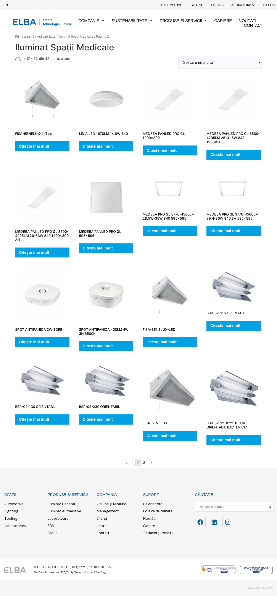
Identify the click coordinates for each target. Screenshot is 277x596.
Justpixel (267, 588)
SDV (51, 525)
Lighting (195, 5)
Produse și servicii (181, 20)
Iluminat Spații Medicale (75, 36)
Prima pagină (24, 36)
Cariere (223, 20)
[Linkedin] (214, 522)
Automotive (171, 5)
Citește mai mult (34, 146)
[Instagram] (227, 522)
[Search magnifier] (270, 505)
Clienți (102, 518)
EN (5, 5)
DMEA (53, 532)
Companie (88, 20)
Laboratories (242, 5)
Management (108, 511)
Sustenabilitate (129, 20)
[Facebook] (200, 522)
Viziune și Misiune (111, 504)
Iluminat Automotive (64, 511)
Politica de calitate (157, 511)
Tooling (216, 5)
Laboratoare (58, 518)
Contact (253, 25)
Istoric (102, 525)
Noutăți (247, 20)
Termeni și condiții (158, 532)
